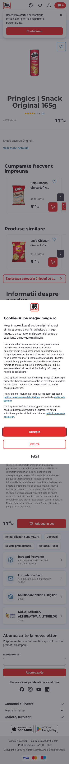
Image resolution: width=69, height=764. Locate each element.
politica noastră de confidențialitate (22, 397)
